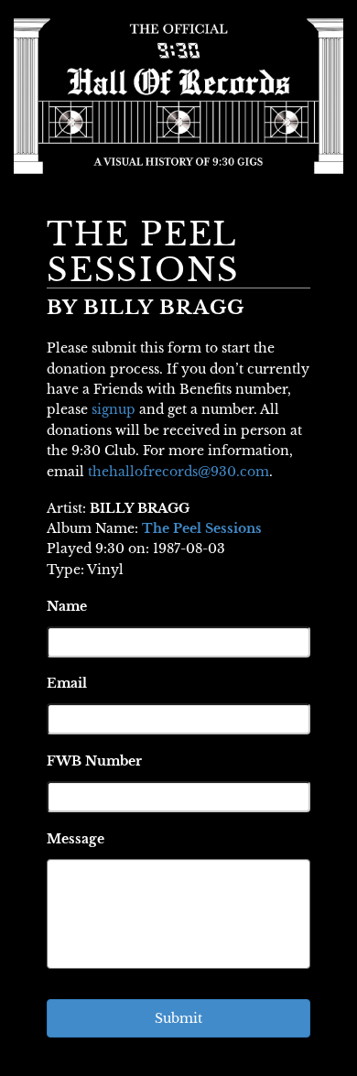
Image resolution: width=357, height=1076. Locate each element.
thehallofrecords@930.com (178, 471)
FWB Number (94, 761)
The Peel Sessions (202, 528)
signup (113, 409)
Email (67, 683)
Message (75, 839)
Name (67, 606)
